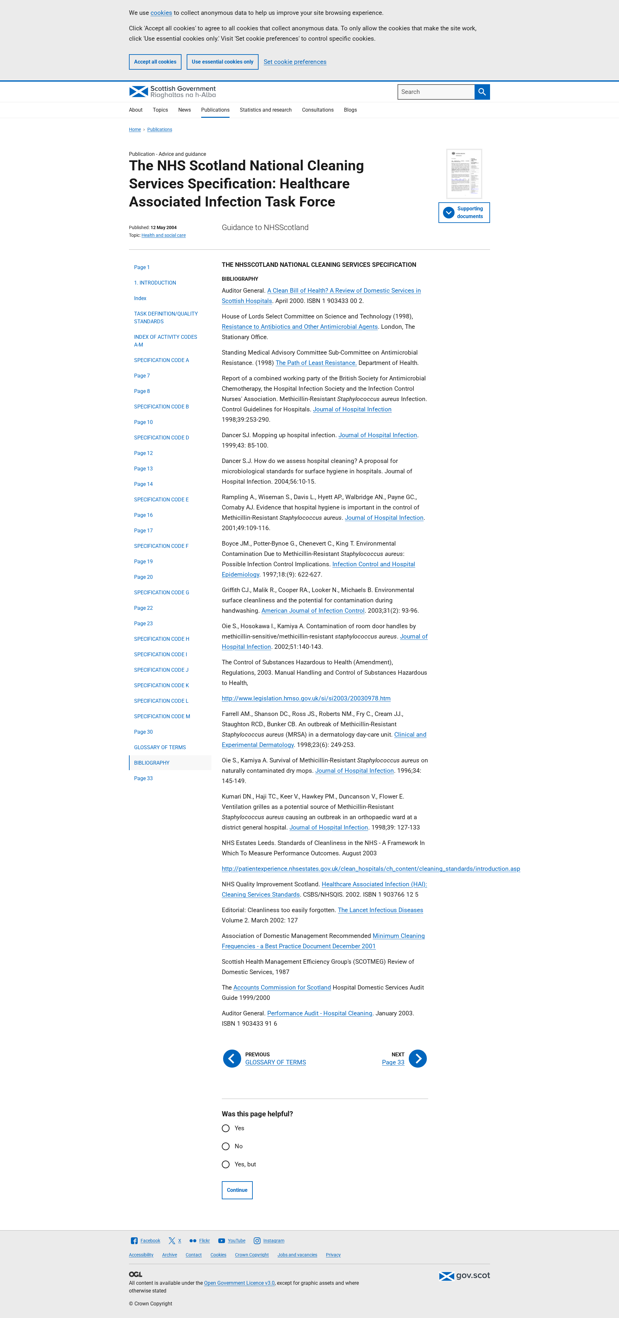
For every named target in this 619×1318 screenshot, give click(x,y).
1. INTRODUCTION (155, 283)
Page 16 (143, 515)
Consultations (318, 110)
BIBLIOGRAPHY (152, 763)
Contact (194, 1254)
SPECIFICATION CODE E (161, 500)
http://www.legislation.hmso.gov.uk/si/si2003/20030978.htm (306, 698)
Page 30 (143, 732)
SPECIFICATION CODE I (160, 654)
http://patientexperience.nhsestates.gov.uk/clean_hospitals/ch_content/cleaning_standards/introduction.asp (371, 868)
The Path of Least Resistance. (316, 363)
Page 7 (142, 376)
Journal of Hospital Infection (352, 409)
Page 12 (143, 453)
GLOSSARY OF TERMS (160, 747)
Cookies (218, 1254)
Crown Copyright (252, 1254)
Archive (169, 1254)
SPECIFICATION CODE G (161, 592)
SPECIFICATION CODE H (161, 639)
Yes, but (245, 1164)
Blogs (350, 110)
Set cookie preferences (295, 61)
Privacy (333, 1254)
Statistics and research (266, 110)
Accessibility (141, 1254)
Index (140, 298)
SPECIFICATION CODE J (161, 670)
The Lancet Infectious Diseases (380, 910)
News (184, 110)
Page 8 (142, 391)
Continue (237, 1190)
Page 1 (142, 267)
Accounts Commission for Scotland (282, 987)
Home (135, 129)
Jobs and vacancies (297, 1254)
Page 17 (143, 531)
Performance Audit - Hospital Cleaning (319, 1013)
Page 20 (143, 577)
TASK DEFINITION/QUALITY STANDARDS (166, 318)
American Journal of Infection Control (313, 610)
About (135, 110)
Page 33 (143, 778)
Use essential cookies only (222, 62)
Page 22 (143, 608)
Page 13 (143, 469)
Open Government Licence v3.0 (239, 1283)
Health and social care (164, 235)
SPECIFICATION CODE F (161, 546)
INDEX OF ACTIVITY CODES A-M (165, 341)
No (239, 1146)
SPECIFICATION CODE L (161, 701)
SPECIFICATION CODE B (161, 407)
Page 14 (143, 484)
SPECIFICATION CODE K (161, 685)
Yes (239, 1128)
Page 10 (143, 422)
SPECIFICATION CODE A (161, 360)
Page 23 (143, 623)
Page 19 (143, 561)
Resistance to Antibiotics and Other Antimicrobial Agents (300, 326)
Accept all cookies (155, 62)
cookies (161, 12)
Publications (215, 110)
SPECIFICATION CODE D (161, 438)
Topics (160, 110)
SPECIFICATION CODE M (162, 716)
